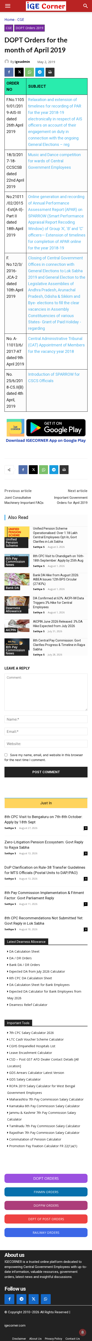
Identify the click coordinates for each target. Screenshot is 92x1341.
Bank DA (12, 588)
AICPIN (11, 630)
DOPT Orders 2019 (29, 28)
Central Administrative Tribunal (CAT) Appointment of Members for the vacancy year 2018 (56, 345)
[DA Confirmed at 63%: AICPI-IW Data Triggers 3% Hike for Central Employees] (16, 602)
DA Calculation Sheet (24, 951)
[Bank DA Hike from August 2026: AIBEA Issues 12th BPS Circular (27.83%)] (16, 579)
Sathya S (39, 546)
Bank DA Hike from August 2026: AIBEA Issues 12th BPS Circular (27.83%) (56, 579)
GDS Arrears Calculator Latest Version (36, 1073)
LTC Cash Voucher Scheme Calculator (36, 1039)
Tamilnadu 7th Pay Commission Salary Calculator (44, 1126)
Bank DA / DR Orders (24, 965)
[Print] (50, 72)
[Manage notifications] (82, 1332)
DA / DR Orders (20, 958)
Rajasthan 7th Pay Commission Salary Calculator (43, 1132)
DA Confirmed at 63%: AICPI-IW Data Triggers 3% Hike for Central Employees (58, 602)
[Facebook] (8, 72)
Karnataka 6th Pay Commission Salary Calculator (44, 1106)
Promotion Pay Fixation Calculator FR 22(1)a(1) (42, 1146)
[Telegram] (39, 72)
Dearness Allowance (13, 609)
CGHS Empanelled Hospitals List (31, 1046)
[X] (19, 72)
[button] (7, 6)
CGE (20, 19)
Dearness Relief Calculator (27, 1005)
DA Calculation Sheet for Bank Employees (39, 985)
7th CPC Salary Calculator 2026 (31, 1033)
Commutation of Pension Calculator (34, 1139)
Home (9, 19)
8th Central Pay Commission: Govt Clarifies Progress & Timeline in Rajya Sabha (59, 645)
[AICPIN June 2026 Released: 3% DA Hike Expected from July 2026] (16, 626)
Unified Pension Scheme (12, 542)
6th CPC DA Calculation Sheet (30, 978)
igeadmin (22, 62)
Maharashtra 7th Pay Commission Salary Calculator (46, 1099)
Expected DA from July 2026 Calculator (36, 971)
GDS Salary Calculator (24, 1079)
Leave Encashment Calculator (30, 1053)
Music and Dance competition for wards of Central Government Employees (54, 161)
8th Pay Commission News (15, 561)
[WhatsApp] (29, 72)
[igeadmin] (7, 61)
